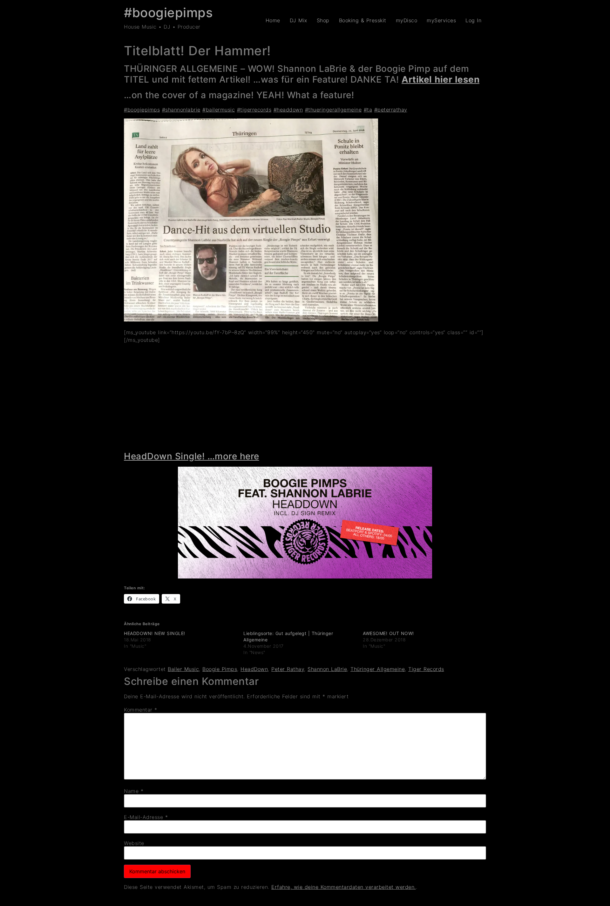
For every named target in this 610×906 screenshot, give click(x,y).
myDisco (406, 20)
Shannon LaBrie (327, 669)
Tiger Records (426, 669)
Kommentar (140, 709)
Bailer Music (183, 669)
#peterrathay (390, 109)
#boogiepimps (168, 12)
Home (273, 20)
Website (134, 843)
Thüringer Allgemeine (377, 669)
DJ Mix (298, 20)
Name (133, 791)
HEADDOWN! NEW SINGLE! (154, 633)
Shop (323, 20)
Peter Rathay (287, 669)
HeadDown (254, 669)
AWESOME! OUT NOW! (388, 633)
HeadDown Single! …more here (191, 456)
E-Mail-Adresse (146, 817)
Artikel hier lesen (440, 79)
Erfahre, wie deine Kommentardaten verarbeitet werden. (343, 887)
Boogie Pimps (219, 669)
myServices (441, 20)
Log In (473, 20)
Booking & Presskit (362, 20)
